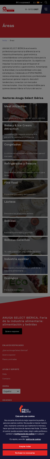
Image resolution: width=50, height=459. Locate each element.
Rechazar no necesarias (25, 453)
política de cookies (33, 439)
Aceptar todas (25, 446)
